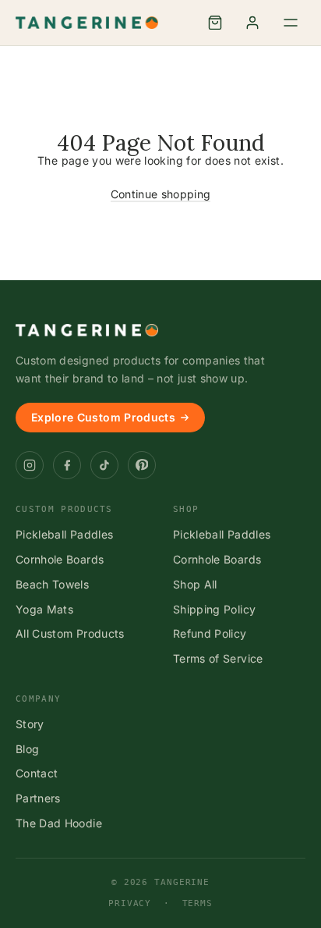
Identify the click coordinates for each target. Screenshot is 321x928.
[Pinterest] (142, 465)
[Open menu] (290, 22)
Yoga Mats (44, 609)
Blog (27, 749)
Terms (197, 903)
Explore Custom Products (103, 417)
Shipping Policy (214, 609)
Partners (38, 798)
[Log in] (252, 23)
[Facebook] (67, 465)
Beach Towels (52, 584)
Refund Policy (210, 633)
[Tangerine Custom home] (87, 330)
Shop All (195, 584)
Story (30, 724)
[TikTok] (104, 465)
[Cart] (215, 23)
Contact (37, 773)
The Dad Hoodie (59, 823)
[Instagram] (30, 465)
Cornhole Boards (60, 559)
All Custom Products (70, 633)
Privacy (129, 903)
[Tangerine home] (87, 22)
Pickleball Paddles (64, 534)
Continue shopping (161, 194)
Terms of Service (218, 658)
